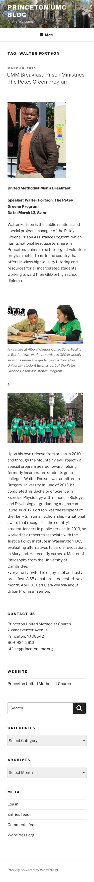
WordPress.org (21, 835)
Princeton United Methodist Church (39, 684)
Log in (13, 804)
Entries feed (18, 814)
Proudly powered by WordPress (33, 870)
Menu (49, 35)
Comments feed (22, 825)
